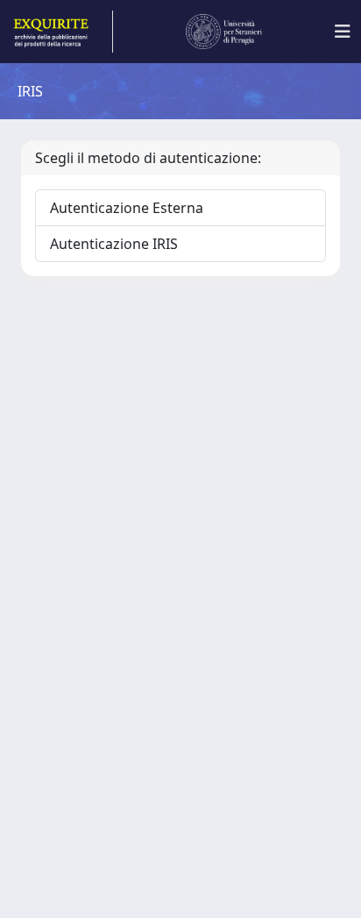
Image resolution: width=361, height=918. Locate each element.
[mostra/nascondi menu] (342, 31)
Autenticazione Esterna (126, 207)
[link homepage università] (224, 32)
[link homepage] (62, 32)
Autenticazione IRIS (114, 243)
